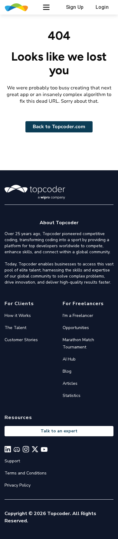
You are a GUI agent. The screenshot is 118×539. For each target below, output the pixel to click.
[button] (46, 7)
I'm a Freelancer (78, 315)
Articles (70, 383)
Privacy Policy (18, 485)
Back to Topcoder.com (59, 126)
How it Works (18, 315)
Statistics (71, 395)
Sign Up (75, 7)
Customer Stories (21, 340)
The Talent (15, 328)
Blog (67, 371)
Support (12, 461)
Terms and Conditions (26, 473)
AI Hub (69, 359)
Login (102, 7)
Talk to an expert (59, 431)
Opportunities (76, 328)
